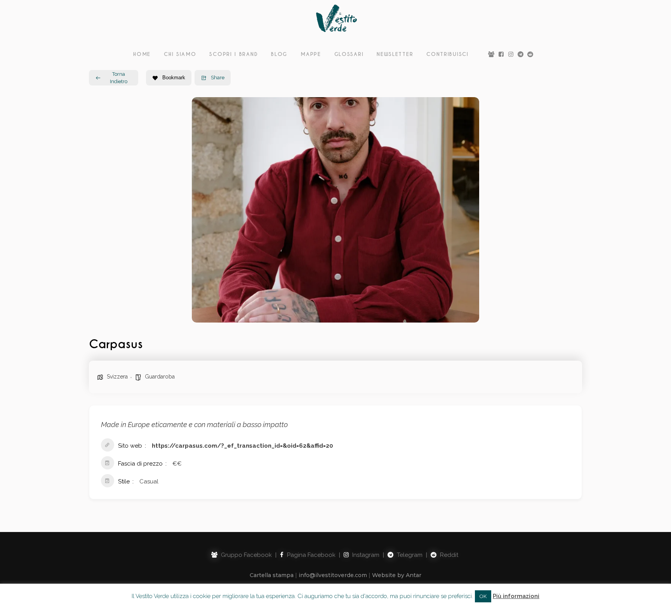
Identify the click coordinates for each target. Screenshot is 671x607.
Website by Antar (396, 575)
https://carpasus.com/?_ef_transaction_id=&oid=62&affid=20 (242, 445)
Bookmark (173, 77)
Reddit (448, 554)
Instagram (365, 554)
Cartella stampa (272, 575)
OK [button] (483, 596)
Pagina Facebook (310, 554)
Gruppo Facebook (245, 554)
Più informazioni (516, 596)
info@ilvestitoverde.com (333, 575)
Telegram (408, 554)
